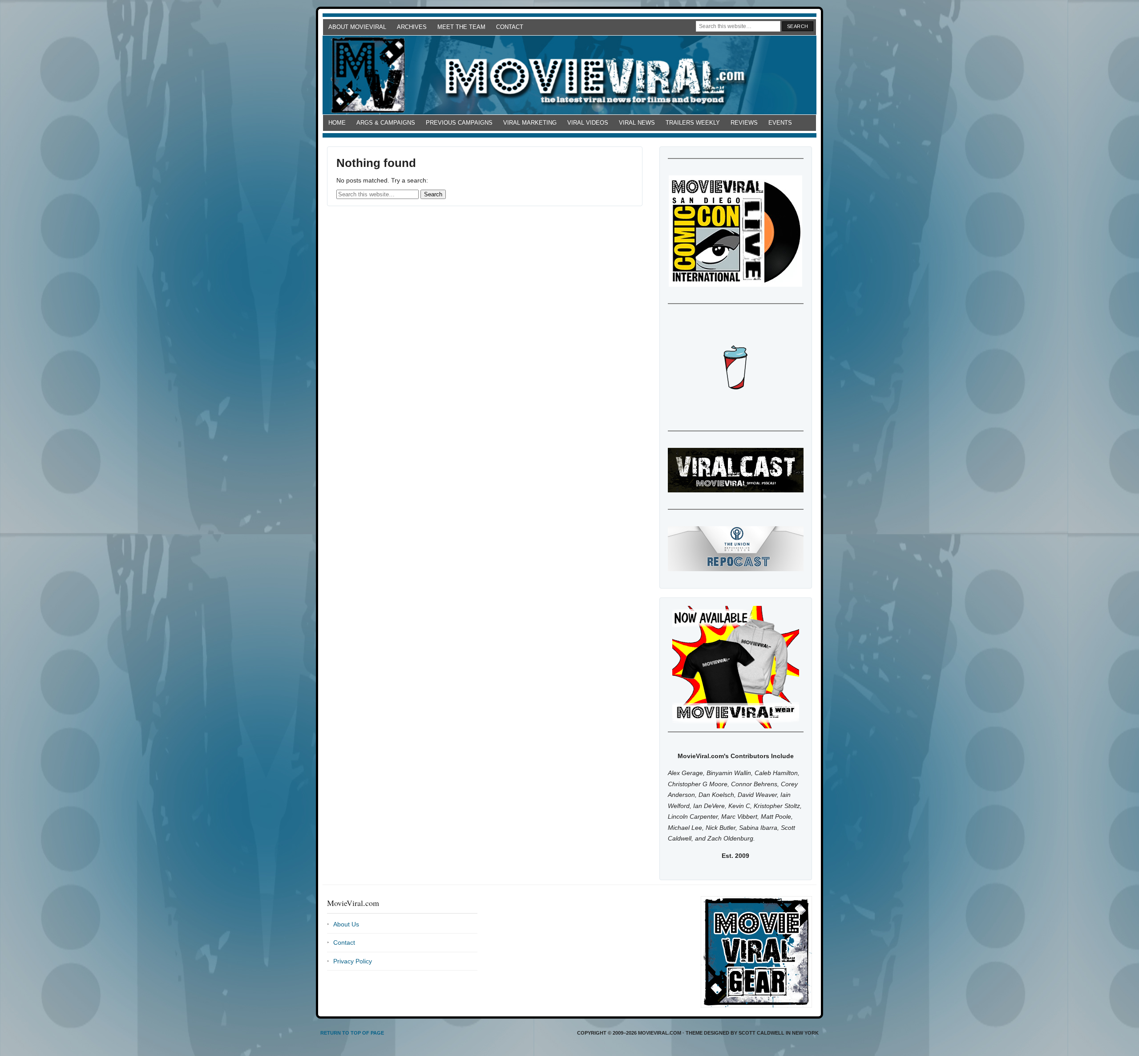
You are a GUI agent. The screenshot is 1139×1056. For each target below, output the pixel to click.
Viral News (637, 122)
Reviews (744, 122)
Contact (509, 27)
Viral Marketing (530, 122)
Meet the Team (461, 27)
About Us (346, 924)
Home (337, 122)
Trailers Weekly (693, 122)
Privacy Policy (352, 961)
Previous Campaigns (459, 122)
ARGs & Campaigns (385, 122)
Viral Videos (587, 122)
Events (780, 122)
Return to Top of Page (352, 1033)
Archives (412, 27)
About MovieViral (357, 27)
